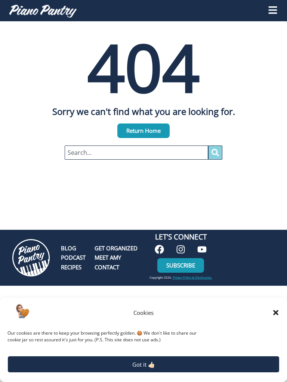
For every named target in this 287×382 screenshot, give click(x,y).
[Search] (215, 152)
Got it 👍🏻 (143, 364)
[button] (276, 312)
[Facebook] (159, 249)
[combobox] (136, 152)
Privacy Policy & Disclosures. (192, 277)
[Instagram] (180, 249)
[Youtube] (202, 249)
